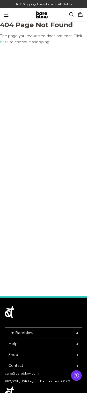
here (4, 42)
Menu (14, 16)
